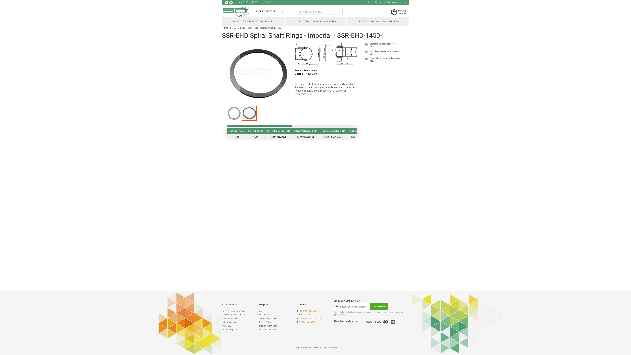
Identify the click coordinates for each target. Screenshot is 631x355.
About (262, 311)
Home (225, 28)
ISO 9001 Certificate (268, 329)
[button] (234, 113)
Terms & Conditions (268, 318)
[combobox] (319, 11)
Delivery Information (268, 326)
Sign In (378, 2)
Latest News (265, 314)
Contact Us (270, 2)
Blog (369, 2)
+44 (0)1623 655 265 (308, 311)
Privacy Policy (265, 322)
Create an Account (396, 2)
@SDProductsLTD (307, 322)
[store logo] (237, 12)
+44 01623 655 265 (248, 2)
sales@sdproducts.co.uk (309, 318)
